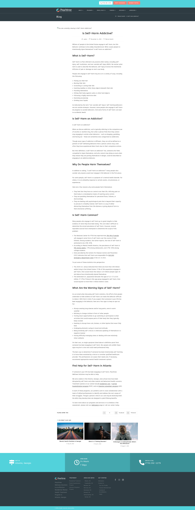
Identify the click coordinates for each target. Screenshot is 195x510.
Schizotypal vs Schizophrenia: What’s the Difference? (124, 442)
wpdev (85, 39)
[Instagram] (119, 480)
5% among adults (80, 248)
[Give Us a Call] (141, 462)
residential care (105, 384)
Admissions (95, 405)
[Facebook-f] (115, 480)
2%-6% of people (113, 235)
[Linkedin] (123, 480)
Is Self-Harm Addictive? (133, 16)
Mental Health (109, 39)
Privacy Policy (71, 508)
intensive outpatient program (108, 386)
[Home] (115, 16)
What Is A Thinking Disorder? (97, 441)
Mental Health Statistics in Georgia (70, 441)
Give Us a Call (149, 460)
